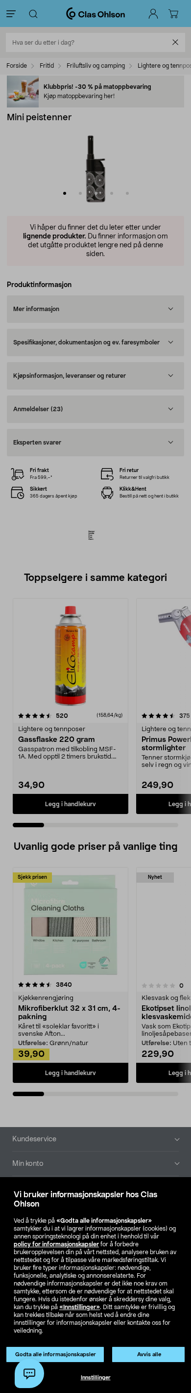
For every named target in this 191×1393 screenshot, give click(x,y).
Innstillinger (96, 1377)
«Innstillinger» (79, 1307)
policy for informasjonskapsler (56, 1244)
